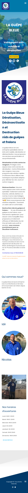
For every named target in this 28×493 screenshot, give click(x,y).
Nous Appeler (14, 57)
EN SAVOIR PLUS (8, 440)
